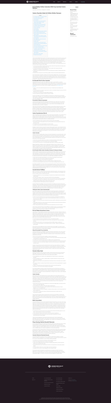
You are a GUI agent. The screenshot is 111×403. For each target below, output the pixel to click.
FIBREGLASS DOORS (59, 387)
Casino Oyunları (36, 19)
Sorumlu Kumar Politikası (37, 23)
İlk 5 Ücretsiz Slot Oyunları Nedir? (39, 46)
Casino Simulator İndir (37, 44)
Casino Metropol (36, 37)
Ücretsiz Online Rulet (37, 27)
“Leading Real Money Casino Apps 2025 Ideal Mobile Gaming (74, 30)
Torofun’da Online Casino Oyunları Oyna (40, 42)
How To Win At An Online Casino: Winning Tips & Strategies (73, 23)
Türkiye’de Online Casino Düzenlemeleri (39, 24)
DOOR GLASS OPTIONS (59, 389)
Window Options (47, 384)
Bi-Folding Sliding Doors (60, 381)
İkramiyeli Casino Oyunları (37, 54)
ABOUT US (33, 379)
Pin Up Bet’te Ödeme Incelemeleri (39, 17)
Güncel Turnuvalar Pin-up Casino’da (39, 26)
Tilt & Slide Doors (59, 379)
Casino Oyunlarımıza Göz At (38, 18)
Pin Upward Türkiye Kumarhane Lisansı (39, 25)
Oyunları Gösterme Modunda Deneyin (39, 32)
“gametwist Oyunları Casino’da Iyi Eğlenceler (40, 43)
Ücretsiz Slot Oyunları (37, 40)
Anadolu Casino (36, 41)
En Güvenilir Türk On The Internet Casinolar (40, 16)
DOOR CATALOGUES (59, 391)
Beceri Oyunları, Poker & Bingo (38, 53)
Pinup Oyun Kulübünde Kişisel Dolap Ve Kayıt (40, 45)
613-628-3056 (83, 1)
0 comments (48, 9)
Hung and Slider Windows (48, 382)
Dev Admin (35, 9)
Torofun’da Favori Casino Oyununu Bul (39, 50)
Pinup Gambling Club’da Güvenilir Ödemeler (40, 31)
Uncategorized (43, 9)
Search (77, 7)
